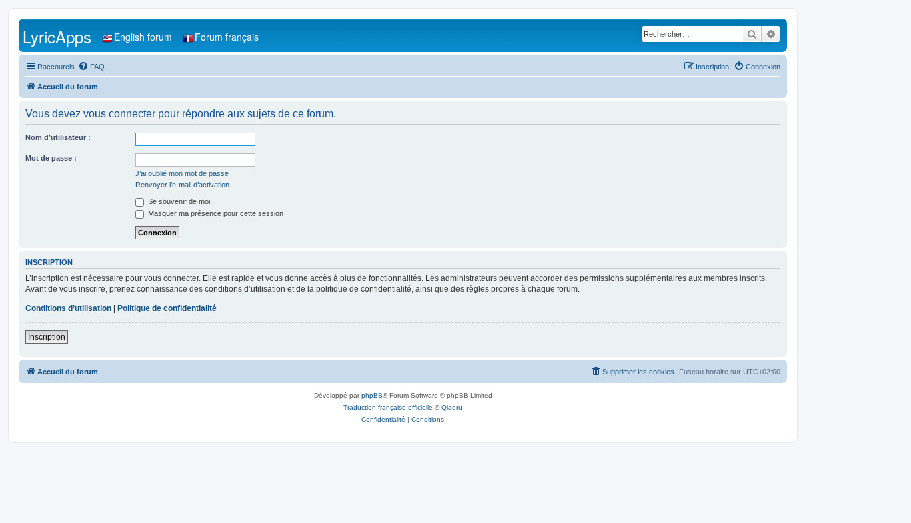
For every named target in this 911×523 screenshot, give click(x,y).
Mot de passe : (51, 158)
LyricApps (57, 36)
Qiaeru (451, 407)
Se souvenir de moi (178, 201)
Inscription (46, 337)
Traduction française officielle (388, 407)
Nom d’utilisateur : (58, 137)
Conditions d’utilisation (68, 308)
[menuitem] (91, 67)
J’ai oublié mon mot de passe (182, 173)
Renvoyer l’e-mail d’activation (182, 185)
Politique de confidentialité (167, 308)
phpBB (372, 395)
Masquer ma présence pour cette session (214, 213)
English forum (143, 36)
